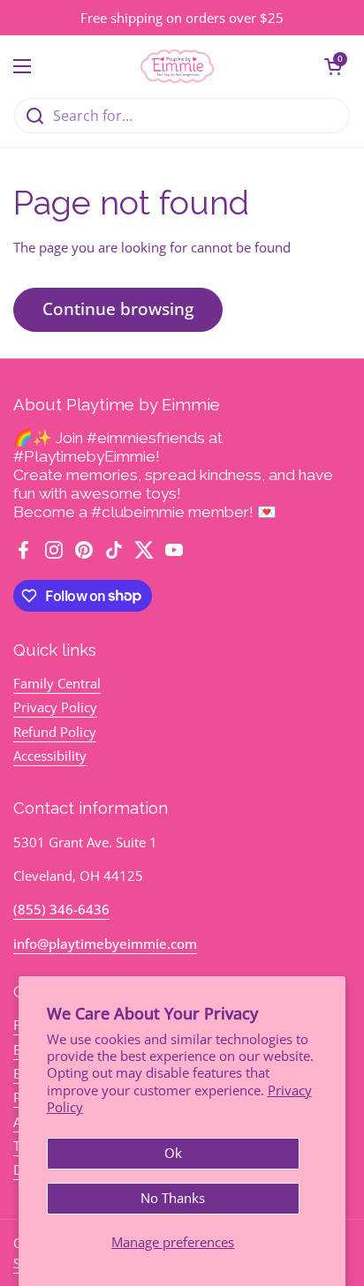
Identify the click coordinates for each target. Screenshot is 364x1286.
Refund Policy (54, 732)
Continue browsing (117, 308)
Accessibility (50, 755)
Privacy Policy (55, 707)
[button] (333, 66)
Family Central (57, 683)
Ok (173, 1153)
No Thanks (172, 1198)
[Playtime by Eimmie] (177, 66)
